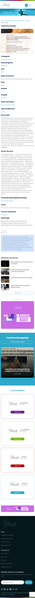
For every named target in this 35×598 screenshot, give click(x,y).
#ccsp (25, 221)
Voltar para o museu (17, 342)
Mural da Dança (5, 542)
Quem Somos (5, 553)
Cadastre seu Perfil (6, 567)
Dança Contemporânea (8, 105)
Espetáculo (21, 21)
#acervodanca (6, 221)
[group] (17, 315)
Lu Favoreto (4, 215)
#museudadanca (18, 225)
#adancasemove (16, 221)
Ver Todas (18, 293)
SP (1, 91)
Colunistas (4, 557)
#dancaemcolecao (20, 223)
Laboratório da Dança (7, 535)
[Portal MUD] (12, 5)
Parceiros (3, 560)
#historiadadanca (7, 225)
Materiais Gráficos (6, 59)
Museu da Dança (11, 21)
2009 (2, 72)
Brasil (2, 85)
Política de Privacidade (8, 594)
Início (2, 21)
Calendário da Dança (7, 538)
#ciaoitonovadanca (7, 223)
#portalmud (28, 225)
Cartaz (3, 112)
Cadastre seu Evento (7, 563)
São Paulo (4, 98)
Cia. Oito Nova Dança (7, 201)
